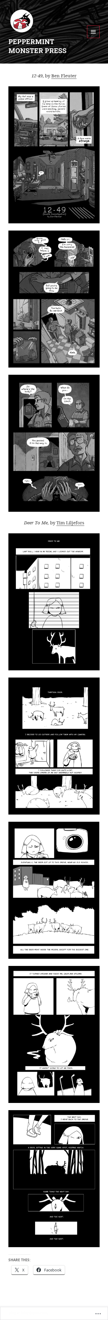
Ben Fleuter (63, 76)
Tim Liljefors (70, 523)
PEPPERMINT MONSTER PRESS (37, 46)
